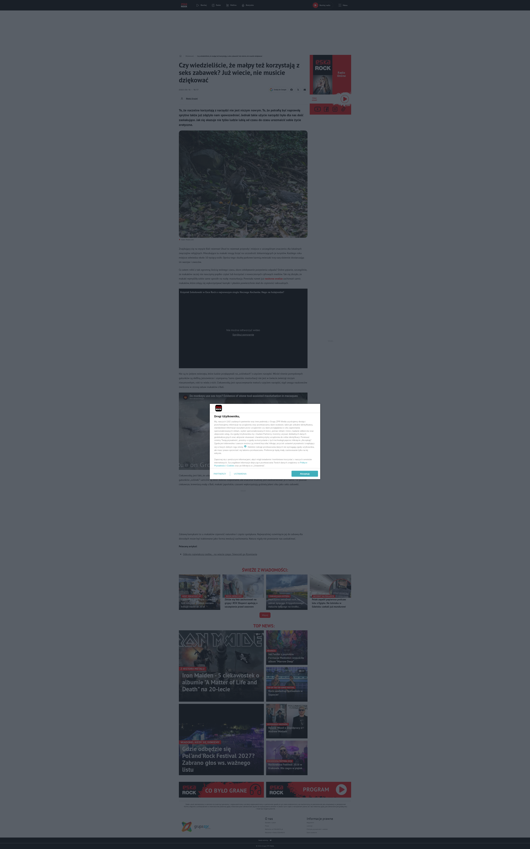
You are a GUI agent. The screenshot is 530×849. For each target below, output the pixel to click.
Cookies (230, 465)
